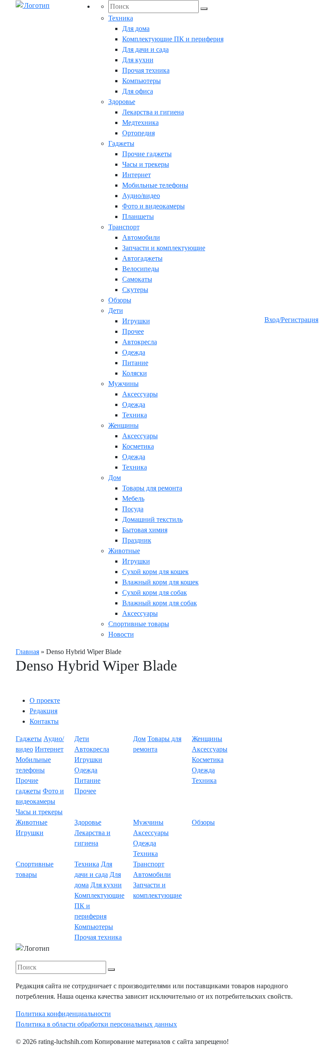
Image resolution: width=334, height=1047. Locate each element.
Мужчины (123, 383)
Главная (27, 651)
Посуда (133, 509)
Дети (115, 310)
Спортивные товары (138, 624)
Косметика (138, 446)
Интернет (136, 174)
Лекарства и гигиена (153, 112)
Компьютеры (141, 80)
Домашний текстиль (152, 519)
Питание (135, 362)
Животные (124, 550)
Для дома (136, 28)
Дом (114, 477)
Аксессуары (140, 394)
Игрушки (136, 321)
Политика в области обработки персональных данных (96, 1024)
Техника (120, 18)
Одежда (133, 352)
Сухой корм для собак (154, 592)
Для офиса (137, 91)
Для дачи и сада (145, 49)
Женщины (123, 425)
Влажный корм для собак (159, 603)
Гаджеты (121, 143)
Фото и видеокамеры (153, 206)
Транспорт (124, 227)
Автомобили (141, 237)
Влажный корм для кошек (160, 582)
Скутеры (135, 289)
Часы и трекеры (145, 164)
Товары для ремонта (152, 488)
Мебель (133, 498)
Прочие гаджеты (147, 154)
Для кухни (138, 60)
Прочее (133, 331)
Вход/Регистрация (291, 319)
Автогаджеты (142, 258)
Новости (121, 634)
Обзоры (119, 300)
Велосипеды (140, 268)
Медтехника (140, 122)
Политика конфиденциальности (63, 1013)
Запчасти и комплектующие (163, 248)
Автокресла (139, 342)
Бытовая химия (144, 530)
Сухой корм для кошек (155, 571)
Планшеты (138, 216)
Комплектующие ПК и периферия (173, 39)
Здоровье (121, 101)
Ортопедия (138, 133)
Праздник (136, 540)
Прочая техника (146, 70)
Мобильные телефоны (155, 185)
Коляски (134, 373)
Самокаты (137, 279)
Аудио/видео (141, 195)
